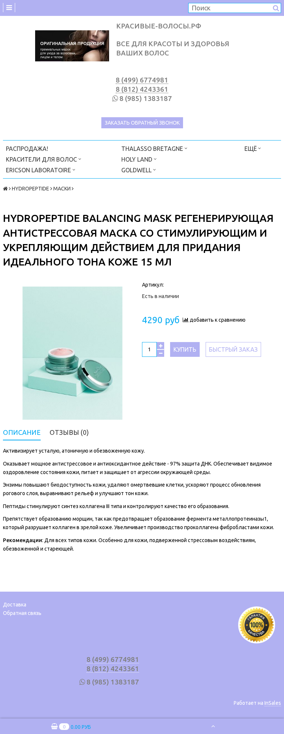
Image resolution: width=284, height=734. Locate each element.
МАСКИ (62, 189)
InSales (272, 703)
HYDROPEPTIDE (30, 189)
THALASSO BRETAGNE (153, 148)
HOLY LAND (137, 159)
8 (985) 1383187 (145, 98)
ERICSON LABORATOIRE (39, 170)
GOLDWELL (137, 170)
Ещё (250, 148)
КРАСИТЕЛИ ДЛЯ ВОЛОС (42, 159)
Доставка (14, 605)
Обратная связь (22, 613)
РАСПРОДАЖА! (27, 148)
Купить (184, 349)
